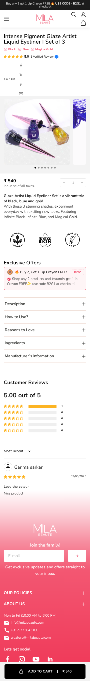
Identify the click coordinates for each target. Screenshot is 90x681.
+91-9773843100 (24, 630)
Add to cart (50, 671)
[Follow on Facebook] (7, 659)
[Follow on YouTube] (35, 659)
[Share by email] (21, 94)
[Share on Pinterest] (21, 84)
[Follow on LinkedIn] (49, 659)
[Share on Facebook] (21, 65)
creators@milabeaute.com (31, 637)
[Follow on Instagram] (21, 659)
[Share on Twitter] (21, 75)
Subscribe (77, 556)
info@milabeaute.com (27, 622)
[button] (13, 57)
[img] (14, 477)
